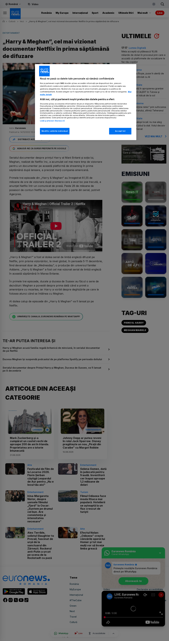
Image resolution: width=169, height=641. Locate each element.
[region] (85, 102)
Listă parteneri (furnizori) (52, 121)
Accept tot (120, 131)
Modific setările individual (55, 131)
